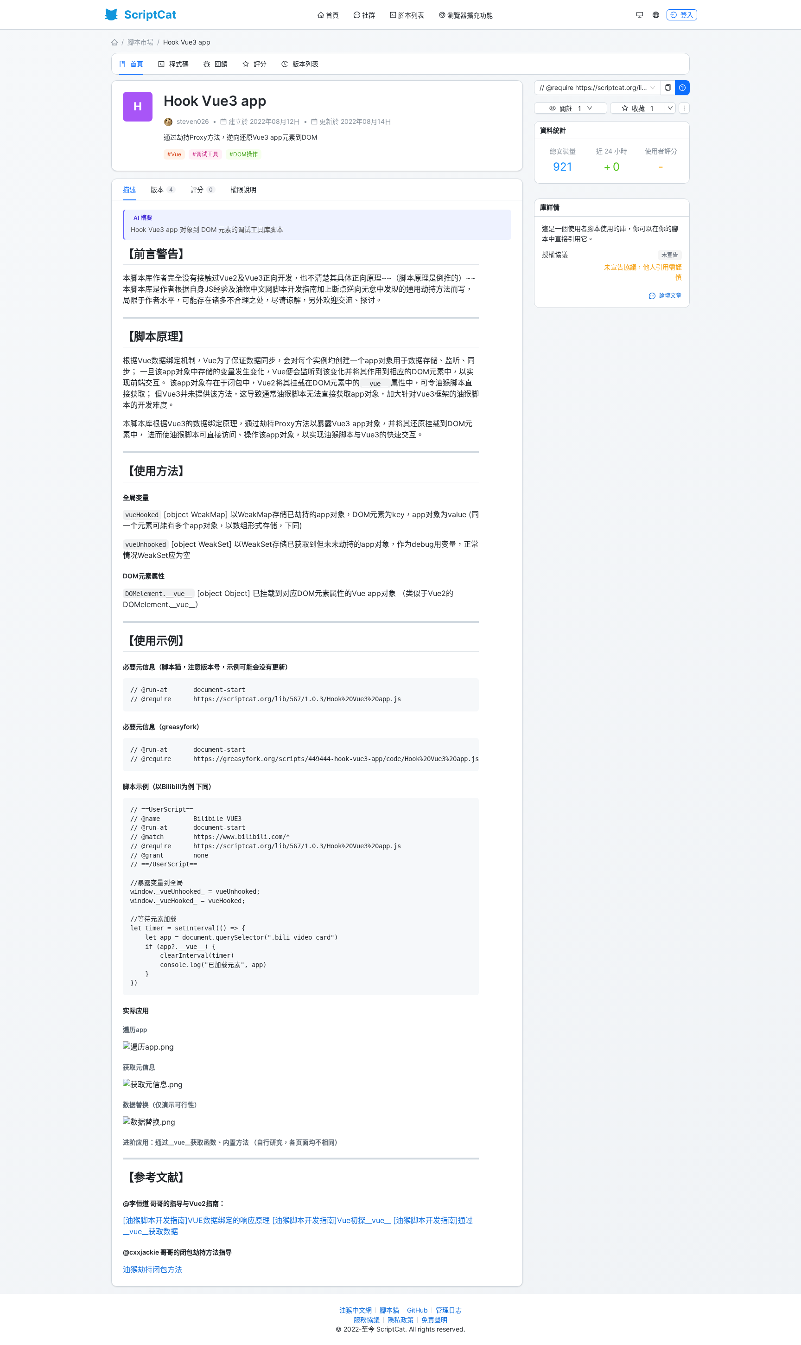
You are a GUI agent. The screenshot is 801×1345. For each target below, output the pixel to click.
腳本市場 (140, 42)
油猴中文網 (355, 1310)
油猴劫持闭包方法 (152, 1269)
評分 (260, 64)
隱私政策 (400, 1320)
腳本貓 (389, 1310)
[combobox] (593, 88)
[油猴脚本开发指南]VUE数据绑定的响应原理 (196, 1220)
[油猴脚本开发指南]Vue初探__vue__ (331, 1220)
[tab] (163, 190)
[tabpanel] (317, 743)
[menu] (405, 15)
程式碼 (179, 64)
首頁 (332, 15)
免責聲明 (434, 1320)
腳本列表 (411, 15)
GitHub (417, 1310)
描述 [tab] (129, 189)
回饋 (221, 64)
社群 (368, 15)
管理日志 (449, 1310)
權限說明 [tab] (243, 189)
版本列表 (305, 64)
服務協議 (367, 1320)
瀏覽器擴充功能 (470, 15)
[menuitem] (328, 15)
